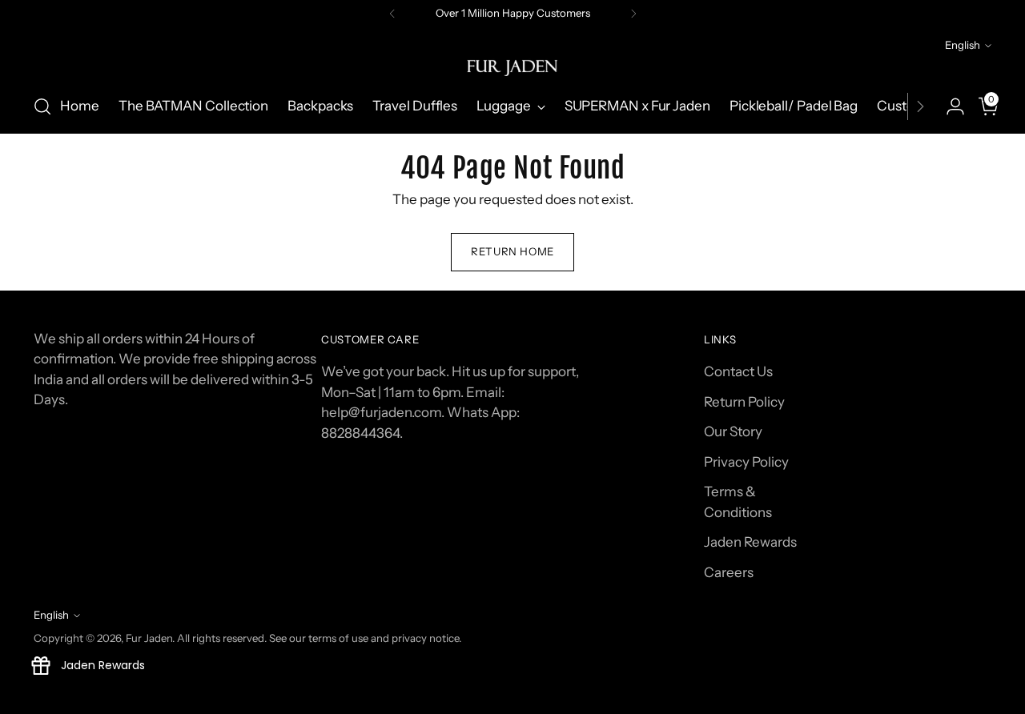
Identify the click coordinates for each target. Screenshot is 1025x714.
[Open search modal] (42, 106)
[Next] (633, 13)
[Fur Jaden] (512, 67)
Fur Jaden (149, 638)
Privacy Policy (746, 462)
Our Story (733, 431)
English (962, 44)
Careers (729, 572)
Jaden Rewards (750, 542)
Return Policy (744, 402)
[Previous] (392, 13)
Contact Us (738, 371)
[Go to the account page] (949, 106)
